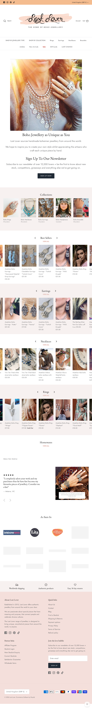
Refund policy (53, 633)
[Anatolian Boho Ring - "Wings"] (12, 410)
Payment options (54, 622)
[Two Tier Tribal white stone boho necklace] (12, 359)
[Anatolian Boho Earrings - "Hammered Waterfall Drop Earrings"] (12, 256)
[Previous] (4, 500)
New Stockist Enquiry (12, 652)
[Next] (10, 500)
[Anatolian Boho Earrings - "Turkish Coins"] (46, 256)
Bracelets (83, 40)
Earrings (61, 40)
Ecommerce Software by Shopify (25, 697)
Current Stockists (10, 656)
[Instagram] (7, 2)
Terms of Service (54, 629)
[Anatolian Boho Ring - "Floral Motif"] (80, 410)
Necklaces (72, 40)
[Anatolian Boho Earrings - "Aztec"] (12, 309)
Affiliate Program (10, 645)
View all (46, 241)
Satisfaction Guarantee (12, 659)
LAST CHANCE (67, 47)
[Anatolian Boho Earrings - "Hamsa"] (29, 309)
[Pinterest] (11, 2)
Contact (51, 608)
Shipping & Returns (55, 618)
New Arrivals (33, 47)
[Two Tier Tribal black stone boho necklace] (29, 359)
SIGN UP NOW (46, 176)
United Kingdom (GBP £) (79, 2)
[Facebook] (4, 2)
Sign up (54, 665)
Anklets (22, 47)
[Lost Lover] (45, 21)
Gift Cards (53, 47)
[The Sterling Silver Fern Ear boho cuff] (80, 309)
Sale (44, 47)
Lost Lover (12, 697)
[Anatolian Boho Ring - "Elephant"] (63, 410)
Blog (49, 611)
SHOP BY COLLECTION (37, 40)
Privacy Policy (53, 625)
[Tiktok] (14, 2)
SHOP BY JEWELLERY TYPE (15, 40)
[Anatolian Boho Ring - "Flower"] (80, 256)
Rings (52, 40)
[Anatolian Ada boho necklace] (80, 359)
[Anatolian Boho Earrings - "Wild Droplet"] (63, 256)
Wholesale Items (10, 663)
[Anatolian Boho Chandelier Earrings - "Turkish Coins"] (29, 256)
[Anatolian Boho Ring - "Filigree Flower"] (29, 410)
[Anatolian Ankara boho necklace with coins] (46, 359)
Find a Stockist (53, 615)
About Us (51, 604)
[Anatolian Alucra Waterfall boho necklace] (63, 359)
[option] (46, 482)
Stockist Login (9, 649)
